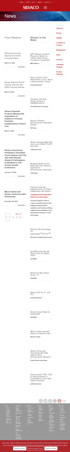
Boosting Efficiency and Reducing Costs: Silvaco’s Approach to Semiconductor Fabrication (41, 166)
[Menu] (44, 7)
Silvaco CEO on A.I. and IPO (40, 293)
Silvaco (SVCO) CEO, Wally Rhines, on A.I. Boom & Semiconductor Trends (41, 79)
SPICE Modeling (40, 408)
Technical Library (51, 427)
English (22, 2)
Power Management (19, 429)
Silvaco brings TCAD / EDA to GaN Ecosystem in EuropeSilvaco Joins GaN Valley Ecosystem (41, 377)
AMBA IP (18, 435)
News (58, 55)
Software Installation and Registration (52, 422)
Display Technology (30, 410)
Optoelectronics (30, 417)
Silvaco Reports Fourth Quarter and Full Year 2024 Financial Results (14, 84)
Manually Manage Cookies (35, 448)
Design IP (18, 406)
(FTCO (47, 233)
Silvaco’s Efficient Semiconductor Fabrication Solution (41, 122)
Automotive (30, 408)
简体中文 (39, 2)
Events (58, 33)
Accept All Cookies (19, 448)
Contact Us (47, 2)
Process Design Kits (51, 409)
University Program (59, 65)
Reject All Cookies (51, 448)
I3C (17, 433)
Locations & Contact (60, 44)
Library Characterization (41, 419)
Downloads (52, 413)
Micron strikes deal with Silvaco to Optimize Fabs (40, 332)
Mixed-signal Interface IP (19, 409)
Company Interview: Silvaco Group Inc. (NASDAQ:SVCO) (38, 101)
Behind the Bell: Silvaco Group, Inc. (39, 273)
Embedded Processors (19, 437)
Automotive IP (19, 413)
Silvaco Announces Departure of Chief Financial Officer (13, 55)
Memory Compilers (18, 422)
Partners (59, 60)
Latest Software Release (51, 416)
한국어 (33, 2)
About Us (59, 28)
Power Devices (30, 414)
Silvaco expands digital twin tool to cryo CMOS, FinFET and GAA (41, 144)
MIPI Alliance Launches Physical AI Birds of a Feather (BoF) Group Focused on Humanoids (39, 57)
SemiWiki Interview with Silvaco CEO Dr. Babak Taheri (39, 253)
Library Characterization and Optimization (9, 420)
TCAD (7, 408)
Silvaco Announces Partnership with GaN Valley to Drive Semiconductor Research (40, 354)
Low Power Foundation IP (30, 422)
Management (60, 50)
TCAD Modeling (40, 412)
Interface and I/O (18, 426)
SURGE (59, 38)
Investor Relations (59, 73)
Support (50, 406)
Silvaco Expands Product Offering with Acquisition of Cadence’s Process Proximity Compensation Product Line (15, 118)
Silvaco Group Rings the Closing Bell (40, 312)
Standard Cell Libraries (18, 418)
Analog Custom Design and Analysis (8, 413)
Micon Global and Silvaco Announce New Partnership (15, 194)
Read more (21, 67)
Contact (59, 401)
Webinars (51, 430)
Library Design (40, 416)
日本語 (27, 2)
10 (20, 217)
